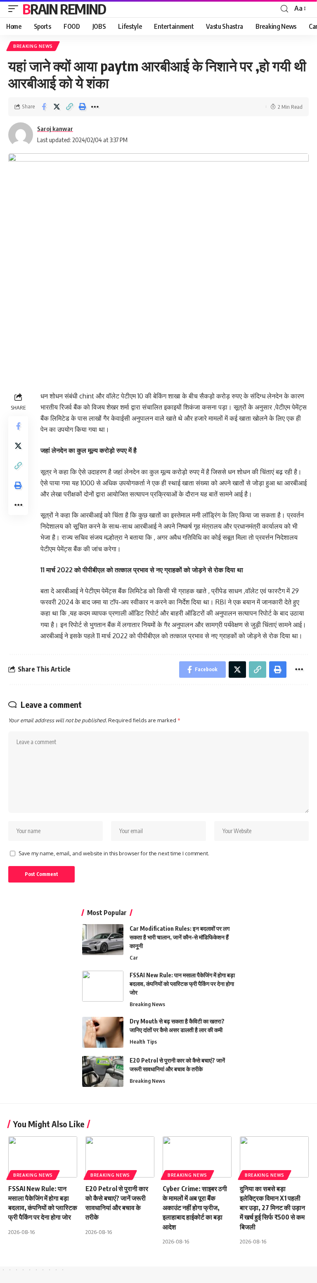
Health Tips (143, 1041)
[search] (284, 8)
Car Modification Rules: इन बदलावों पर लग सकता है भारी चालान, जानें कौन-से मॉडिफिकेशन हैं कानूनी (179, 937)
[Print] (82, 106)
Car (134, 957)
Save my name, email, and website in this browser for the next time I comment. (114, 853)
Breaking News (33, 46)
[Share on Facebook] (44, 106)
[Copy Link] (69, 106)
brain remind (64, 8)
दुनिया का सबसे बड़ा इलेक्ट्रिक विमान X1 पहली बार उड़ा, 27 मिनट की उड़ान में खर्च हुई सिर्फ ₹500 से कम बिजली (272, 1208)
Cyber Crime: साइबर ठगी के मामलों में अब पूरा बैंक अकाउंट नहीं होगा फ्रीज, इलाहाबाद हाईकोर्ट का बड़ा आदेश (195, 1208)
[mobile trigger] (15, 8)
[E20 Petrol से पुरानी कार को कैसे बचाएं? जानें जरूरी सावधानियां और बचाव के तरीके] (102, 1071)
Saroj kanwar (55, 128)
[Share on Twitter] (56, 106)
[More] (95, 106)
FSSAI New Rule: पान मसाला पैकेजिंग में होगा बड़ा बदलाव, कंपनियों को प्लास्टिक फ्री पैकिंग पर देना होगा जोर (182, 984)
